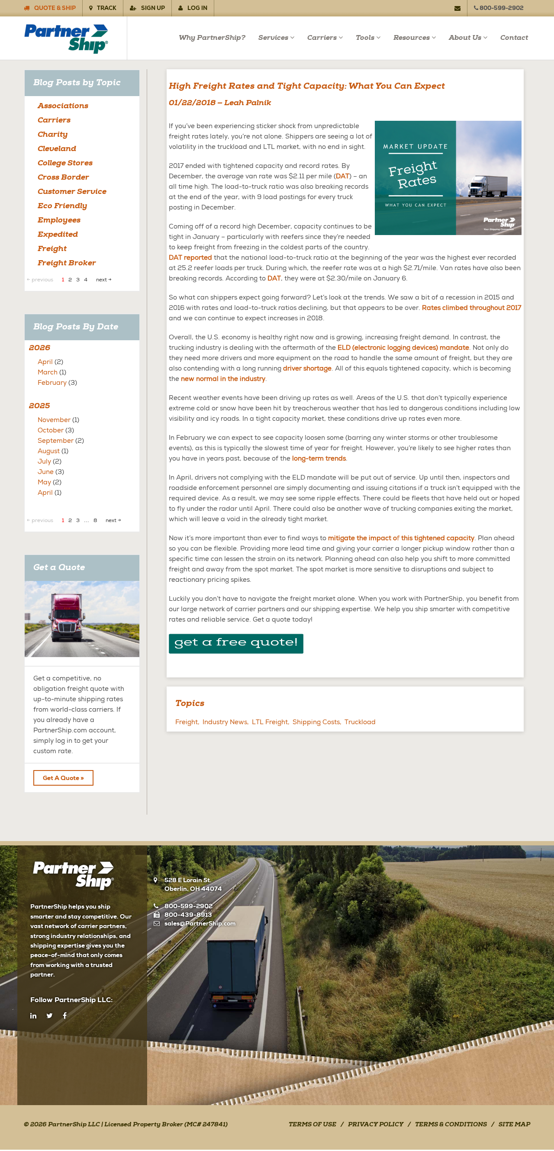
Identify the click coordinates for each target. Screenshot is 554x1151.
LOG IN (196, 8)
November (54, 420)
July (44, 461)
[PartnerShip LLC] (75, 38)
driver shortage (307, 368)
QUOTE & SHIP (54, 8)
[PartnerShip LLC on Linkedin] (33, 1015)
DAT (342, 176)
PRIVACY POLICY (375, 1125)
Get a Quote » (63, 778)
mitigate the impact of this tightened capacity (401, 538)
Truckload (360, 722)
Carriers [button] (322, 38)
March (48, 372)
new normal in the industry (223, 378)
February (52, 382)
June (46, 471)
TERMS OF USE (312, 1125)
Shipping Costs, (317, 722)
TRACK (106, 8)
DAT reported (190, 257)
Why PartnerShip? (212, 38)
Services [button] (273, 38)
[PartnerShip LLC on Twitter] (49, 1015)
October (51, 430)
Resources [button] (411, 38)
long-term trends (319, 458)
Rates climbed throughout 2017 (471, 307)
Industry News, (226, 722)
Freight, (187, 722)
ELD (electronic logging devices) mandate (403, 347)
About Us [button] (465, 38)
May (44, 482)
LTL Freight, (271, 722)
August (49, 451)
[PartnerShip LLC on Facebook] (65, 1015)
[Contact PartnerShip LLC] (460, 8)
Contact (514, 38)
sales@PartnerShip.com (199, 923)
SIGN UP (152, 8)
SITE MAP (514, 1125)
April (45, 362)
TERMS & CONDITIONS (451, 1125)
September (56, 440)
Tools (365, 38)
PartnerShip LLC (74, 1125)
